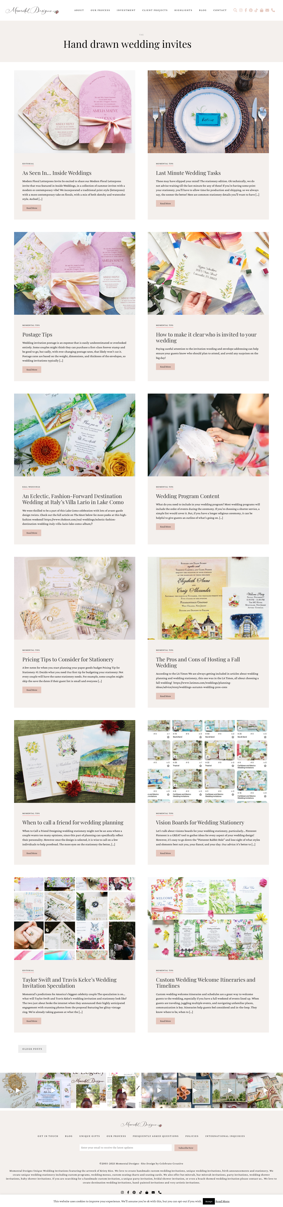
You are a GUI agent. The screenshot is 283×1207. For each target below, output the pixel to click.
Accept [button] (208, 1201)
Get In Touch (48, 1136)
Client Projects (155, 10)
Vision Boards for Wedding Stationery (200, 822)
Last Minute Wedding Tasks (188, 172)
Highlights (183, 10)
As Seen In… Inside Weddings (56, 172)
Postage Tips (37, 334)
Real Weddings (31, 487)
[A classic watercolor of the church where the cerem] (194, 1090)
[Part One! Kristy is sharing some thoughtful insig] (124, 1090)
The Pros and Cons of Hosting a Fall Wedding (198, 662)
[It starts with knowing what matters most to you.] (265, 1090)
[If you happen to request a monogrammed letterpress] (17, 1090)
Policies (192, 1136)
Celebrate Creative (171, 1163)
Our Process (100, 10)
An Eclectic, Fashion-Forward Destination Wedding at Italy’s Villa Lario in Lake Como (73, 498)
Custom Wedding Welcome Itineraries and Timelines (205, 982)
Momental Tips (164, 163)
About (79, 10)
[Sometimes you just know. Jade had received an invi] (230, 1090)
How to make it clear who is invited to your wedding (206, 337)
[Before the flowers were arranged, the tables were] (159, 1090)
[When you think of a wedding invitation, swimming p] (53, 1090)
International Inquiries (225, 1136)
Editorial (28, 163)
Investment (126, 10)
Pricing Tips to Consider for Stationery (68, 659)
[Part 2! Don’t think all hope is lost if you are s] (88, 1090)
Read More (32, 208)
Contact (220, 10)
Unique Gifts (89, 1136)
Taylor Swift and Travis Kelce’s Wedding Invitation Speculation (69, 982)
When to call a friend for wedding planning (72, 822)
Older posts (32, 1048)
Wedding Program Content (187, 495)
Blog (203, 10)
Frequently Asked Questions (156, 1136)
